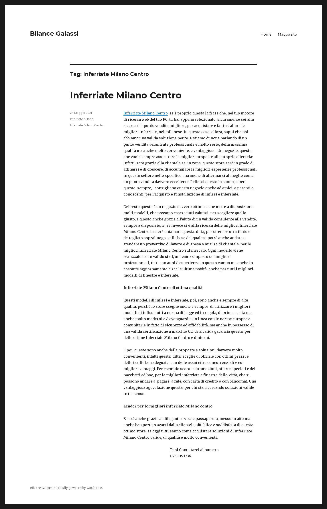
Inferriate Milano (81, 119)
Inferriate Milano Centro (126, 95)
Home (266, 34)
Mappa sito (287, 34)
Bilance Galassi (54, 33)
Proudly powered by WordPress (79, 488)
